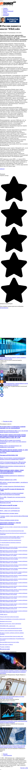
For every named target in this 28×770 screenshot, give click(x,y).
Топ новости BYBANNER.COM (9, 455)
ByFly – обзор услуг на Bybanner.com (10, 510)
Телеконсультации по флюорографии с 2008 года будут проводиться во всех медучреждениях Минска (12, 537)
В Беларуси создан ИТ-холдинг (8, 505)
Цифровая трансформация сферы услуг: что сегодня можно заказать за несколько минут (14, 431)
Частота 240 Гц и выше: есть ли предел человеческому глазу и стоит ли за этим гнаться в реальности (13, 442)
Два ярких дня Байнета (5, 646)
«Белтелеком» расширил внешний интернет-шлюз (11, 628)
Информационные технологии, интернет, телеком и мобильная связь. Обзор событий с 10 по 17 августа (13, 579)
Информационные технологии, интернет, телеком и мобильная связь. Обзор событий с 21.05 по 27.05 (13, 608)
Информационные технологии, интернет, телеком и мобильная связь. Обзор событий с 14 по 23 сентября (13, 565)
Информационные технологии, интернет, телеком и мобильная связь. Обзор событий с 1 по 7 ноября (13, 555)
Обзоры (5, 12)
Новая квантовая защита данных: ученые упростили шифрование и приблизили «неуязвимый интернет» (12, 471)
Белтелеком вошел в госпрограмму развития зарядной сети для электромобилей (12, 427)
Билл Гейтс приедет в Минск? (6, 644)
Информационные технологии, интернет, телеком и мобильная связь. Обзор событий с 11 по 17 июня (13, 597)
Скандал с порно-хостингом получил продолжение (11, 630)
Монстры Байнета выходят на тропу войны (9, 642)
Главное (5, 8)
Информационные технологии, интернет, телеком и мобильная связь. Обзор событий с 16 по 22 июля (13, 583)
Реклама (5, 754)
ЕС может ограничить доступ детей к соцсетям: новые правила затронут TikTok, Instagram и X (12, 746)
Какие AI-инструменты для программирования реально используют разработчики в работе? (12, 458)
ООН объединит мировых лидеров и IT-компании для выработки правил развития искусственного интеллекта (13, 672)
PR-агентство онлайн (5, 649)
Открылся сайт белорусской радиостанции (9, 616)
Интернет (5, 9)
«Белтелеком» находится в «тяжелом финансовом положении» (10, 523)
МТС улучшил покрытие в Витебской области (12, 486)
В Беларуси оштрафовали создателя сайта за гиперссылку (12, 619)
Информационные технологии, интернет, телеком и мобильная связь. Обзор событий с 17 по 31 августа (13, 576)
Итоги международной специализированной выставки (12, 530)
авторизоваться (4, 307)
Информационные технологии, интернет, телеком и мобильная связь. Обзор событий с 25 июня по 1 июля (13, 590)
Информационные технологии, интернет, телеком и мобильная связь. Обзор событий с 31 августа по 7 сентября (13, 572)
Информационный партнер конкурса (10, 508)
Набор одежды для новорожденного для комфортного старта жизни (10, 446)
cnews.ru (2, 168)
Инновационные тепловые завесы (9, 513)
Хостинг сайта (24, 768)
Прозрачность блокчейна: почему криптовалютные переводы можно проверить (13, 721)
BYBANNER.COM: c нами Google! (7, 625)
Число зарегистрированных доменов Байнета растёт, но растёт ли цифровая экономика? (14, 384)
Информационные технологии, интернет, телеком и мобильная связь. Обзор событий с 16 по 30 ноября (13, 547)
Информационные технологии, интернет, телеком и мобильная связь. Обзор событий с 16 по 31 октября (13, 558)
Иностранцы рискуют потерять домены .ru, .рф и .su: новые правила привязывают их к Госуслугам (14, 451)
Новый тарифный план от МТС (8, 479)
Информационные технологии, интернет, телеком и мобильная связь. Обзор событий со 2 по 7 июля (13, 586)
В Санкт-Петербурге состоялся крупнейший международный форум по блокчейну (11, 493)
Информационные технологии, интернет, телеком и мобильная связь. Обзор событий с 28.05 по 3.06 (13, 604)
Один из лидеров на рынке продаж (9, 520)
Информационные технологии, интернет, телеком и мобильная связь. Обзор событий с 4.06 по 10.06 (13, 601)
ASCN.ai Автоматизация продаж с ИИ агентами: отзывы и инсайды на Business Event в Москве (13, 462)
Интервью (6, 15)
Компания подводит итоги (6, 621)
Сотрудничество (7, 755)
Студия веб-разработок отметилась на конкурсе (10, 542)
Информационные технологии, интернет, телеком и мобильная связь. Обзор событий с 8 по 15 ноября (13, 551)
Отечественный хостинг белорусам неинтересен (10, 540)
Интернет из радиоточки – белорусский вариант (10, 623)
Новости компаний (8, 11)
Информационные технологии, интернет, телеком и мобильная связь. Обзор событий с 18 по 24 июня (13, 594)
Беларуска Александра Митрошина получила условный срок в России (12, 697)
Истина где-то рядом (4, 544)
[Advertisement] (14, 324)
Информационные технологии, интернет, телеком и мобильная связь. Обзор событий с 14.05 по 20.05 (13, 611)
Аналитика (6, 14)
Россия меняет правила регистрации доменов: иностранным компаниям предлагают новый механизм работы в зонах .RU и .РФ (13, 436)
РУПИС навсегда (3, 614)
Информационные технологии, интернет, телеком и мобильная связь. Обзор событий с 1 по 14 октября (13, 562)
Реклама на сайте (7, 421)
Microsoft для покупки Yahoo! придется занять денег (11, 636)
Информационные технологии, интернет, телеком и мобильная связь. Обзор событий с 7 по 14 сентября (13, 569)
